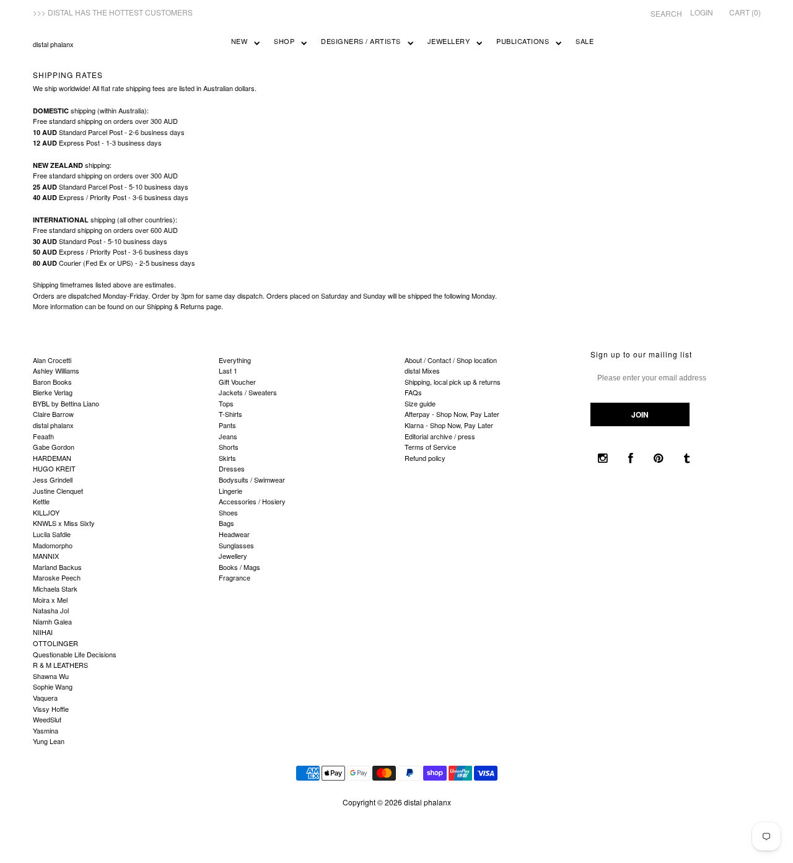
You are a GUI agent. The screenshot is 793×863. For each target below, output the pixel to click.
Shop (284, 41)
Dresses (232, 468)
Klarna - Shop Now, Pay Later (449, 425)
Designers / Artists (361, 41)
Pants (227, 425)
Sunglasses (236, 545)
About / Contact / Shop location (451, 360)
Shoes (228, 512)
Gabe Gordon (53, 447)
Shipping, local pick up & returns (453, 382)
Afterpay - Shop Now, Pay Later (452, 414)
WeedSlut (47, 719)
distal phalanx (53, 44)
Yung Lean (48, 741)
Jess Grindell (52, 479)
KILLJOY (46, 512)
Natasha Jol (51, 610)
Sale (585, 41)
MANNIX (46, 556)
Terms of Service (430, 447)
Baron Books (52, 382)
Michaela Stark (55, 589)
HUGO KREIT (54, 468)
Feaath (43, 436)
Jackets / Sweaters (248, 392)
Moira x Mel (50, 600)
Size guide (420, 403)
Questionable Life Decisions (74, 654)
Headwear (234, 534)
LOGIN (701, 12)
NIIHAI (43, 632)
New (239, 41)
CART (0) (745, 12)
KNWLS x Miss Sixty (64, 523)
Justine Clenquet (58, 491)
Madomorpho (52, 545)
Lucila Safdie (52, 534)
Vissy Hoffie (51, 709)
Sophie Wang (52, 686)
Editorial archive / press (440, 436)
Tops (226, 403)
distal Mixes (422, 370)
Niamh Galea (52, 621)
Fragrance (234, 577)
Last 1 (228, 370)
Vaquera (45, 698)
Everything (235, 360)
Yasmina (45, 730)
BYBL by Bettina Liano (66, 403)
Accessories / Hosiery (252, 501)
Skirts (227, 458)
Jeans (228, 436)
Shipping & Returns (175, 306)
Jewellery (448, 41)
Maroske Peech (57, 577)
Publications (522, 41)
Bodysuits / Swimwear (252, 479)
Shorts (229, 447)
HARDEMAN (52, 458)
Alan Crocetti (52, 360)
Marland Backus (57, 567)
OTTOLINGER (55, 643)
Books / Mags (239, 567)
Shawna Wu (51, 676)
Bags (226, 523)
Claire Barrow (53, 414)
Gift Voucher (237, 382)
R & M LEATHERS (60, 665)
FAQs (413, 392)
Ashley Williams (56, 370)
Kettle (41, 501)
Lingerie (230, 491)
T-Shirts (230, 414)
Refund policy (425, 458)
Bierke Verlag (52, 392)
